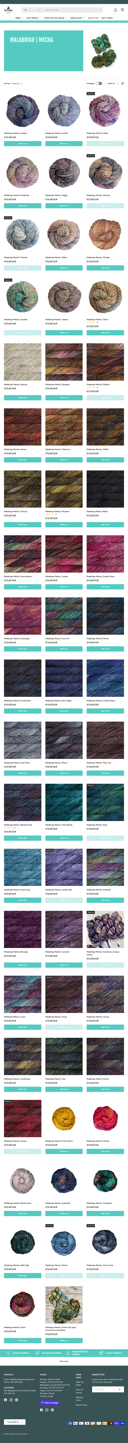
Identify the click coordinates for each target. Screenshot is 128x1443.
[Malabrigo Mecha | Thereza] (22, 235)
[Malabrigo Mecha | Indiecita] (105, 867)
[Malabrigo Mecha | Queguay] (64, 362)
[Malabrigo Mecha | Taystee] (22, 297)
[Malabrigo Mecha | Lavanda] (64, 929)
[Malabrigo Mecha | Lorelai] (64, 110)
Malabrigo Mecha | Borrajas (16, 952)
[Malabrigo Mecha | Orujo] (64, 994)
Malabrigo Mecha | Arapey (15, 133)
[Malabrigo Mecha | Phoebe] (105, 235)
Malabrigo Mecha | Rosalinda (16, 195)
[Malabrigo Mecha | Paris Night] (64, 678)
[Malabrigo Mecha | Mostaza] (64, 489)
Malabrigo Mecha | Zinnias (98, 1141)
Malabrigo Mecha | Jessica (56, 319)
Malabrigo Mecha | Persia (97, 638)
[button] (122, 9)
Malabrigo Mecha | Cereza (15, 1141)
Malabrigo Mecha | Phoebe (98, 257)
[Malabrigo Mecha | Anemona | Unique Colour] (105, 929)
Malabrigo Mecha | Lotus (14, 1017)
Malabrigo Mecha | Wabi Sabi (16, 1265)
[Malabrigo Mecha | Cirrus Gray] (105, 1242)
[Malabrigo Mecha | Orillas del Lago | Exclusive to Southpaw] (64, 1305)
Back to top (64, 1361)
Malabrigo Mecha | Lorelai (56, 133)
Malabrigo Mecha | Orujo (56, 1017)
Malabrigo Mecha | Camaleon (99, 1203)
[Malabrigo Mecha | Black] (105, 489)
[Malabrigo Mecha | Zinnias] (105, 1118)
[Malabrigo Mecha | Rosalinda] (22, 172)
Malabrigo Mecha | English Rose (100, 576)
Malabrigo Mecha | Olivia (97, 319)
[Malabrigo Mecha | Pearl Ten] (105, 740)
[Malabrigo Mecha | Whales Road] (22, 802)
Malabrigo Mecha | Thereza (15, 257)
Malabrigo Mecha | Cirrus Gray (100, 1265)
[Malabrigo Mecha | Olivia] (105, 297)
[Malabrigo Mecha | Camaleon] (105, 1180)
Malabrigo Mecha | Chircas (15, 511)
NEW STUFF (93, 18)
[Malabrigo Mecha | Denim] (64, 1242)
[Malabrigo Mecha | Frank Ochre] (64, 1118)
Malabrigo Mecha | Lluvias (98, 1017)
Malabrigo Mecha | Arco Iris (57, 638)
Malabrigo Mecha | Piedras (98, 384)
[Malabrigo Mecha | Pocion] (105, 1056)
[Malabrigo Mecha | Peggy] (64, 172)
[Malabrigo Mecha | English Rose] (105, 554)
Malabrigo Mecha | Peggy (56, 195)
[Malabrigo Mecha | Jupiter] (64, 554)
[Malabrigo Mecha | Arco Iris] (64, 616)
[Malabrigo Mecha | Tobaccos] (64, 427)
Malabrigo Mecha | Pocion (98, 1079)
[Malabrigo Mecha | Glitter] (105, 427)
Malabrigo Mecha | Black (97, 511)
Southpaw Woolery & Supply (18, 1434)
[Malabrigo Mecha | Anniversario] (22, 554)
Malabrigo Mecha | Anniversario (18, 576)
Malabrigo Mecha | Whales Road (18, 825)
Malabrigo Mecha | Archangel (17, 638)
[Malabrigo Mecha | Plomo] (64, 740)
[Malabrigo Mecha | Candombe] (22, 1056)
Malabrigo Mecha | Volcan (15, 449)
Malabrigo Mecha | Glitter (98, 449)
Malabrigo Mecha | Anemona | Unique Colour (103, 953)
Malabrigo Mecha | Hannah (98, 195)
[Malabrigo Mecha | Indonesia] (64, 1180)
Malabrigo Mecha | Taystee (15, 319)
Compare (90, 83)
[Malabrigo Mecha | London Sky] (64, 867)
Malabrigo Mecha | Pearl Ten (99, 763)
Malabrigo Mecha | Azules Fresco (101, 701)
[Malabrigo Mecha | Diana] (22, 1305)
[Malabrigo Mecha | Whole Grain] (22, 1180)
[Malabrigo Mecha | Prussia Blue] (22, 678)
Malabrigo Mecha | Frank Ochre (59, 1141)
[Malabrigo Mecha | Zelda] (64, 235)
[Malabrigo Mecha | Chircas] (22, 489)
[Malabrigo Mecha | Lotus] (22, 994)
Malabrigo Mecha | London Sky (58, 890)
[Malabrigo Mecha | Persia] (105, 616)
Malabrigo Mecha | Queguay (57, 384)
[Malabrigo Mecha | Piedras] (105, 362)
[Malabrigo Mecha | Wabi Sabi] (22, 1242)
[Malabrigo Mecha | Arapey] (22, 110)
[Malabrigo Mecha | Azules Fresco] (105, 678)
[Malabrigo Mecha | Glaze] (105, 110)
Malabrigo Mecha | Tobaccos (57, 449)
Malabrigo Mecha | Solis (97, 825)
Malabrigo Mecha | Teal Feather (58, 825)
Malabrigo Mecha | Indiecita (99, 890)
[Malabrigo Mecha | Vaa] (64, 1056)
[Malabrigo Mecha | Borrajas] (22, 929)
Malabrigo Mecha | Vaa (55, 1079)
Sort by (7, 83)
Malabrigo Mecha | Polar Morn (17, 763)
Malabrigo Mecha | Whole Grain (17, 1203)
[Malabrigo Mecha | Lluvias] (105, 994)
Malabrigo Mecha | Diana (15, 1327)
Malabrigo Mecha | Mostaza (57, 511)
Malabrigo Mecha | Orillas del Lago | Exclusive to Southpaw (60, 1328)
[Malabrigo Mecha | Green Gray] (22, 867)
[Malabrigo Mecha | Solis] (105, 802)
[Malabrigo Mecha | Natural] (22, 362)
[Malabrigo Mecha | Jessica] (64, 297)
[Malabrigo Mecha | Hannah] (105, 172)
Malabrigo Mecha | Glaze (97, 133)
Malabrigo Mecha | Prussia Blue (17, 701)
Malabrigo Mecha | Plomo (56, 763)
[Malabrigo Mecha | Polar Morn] (22, 740)
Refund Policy (81, 1405)
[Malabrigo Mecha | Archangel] (22, 616)
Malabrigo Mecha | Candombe (17, 1079)
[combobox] (62, 9)
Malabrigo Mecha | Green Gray (17, 890)
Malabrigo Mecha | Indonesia (57, 1203)
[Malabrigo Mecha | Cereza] (22, 1118)
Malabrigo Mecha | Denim (56, 1265)
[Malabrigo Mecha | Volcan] (22, 427)
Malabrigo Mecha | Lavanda (57, 952)
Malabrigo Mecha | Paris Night (58, 701)
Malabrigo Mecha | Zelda (56, 257)
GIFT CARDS (107, 18)
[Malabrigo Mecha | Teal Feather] (64, 802)
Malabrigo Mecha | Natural (15, 384)
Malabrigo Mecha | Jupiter (56, 576)
